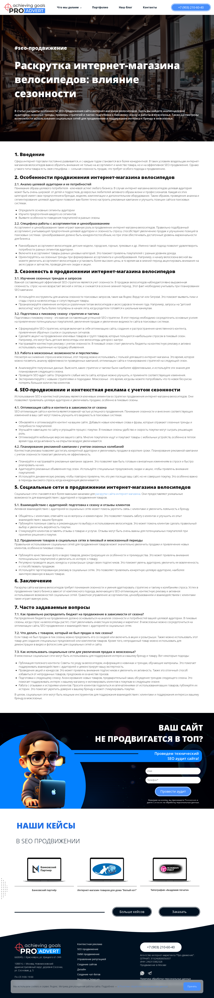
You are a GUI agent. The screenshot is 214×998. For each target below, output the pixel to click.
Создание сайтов (87, 964)
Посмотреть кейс (43, 872)
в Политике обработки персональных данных (143, 986)
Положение (190, 800)
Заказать (179, 911)
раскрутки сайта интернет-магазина (117, 494)
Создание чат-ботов (88, 974)
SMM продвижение (88, 954)
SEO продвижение (87, 949)
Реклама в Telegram (88, 979)
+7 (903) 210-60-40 (191, 7)
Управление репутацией (91, 959)
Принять (192, 986)
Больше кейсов (132, 911)
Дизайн (81, 969)
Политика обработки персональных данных (165, 978)
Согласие (157, 802)
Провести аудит (173, 791)
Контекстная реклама (89, 944)
